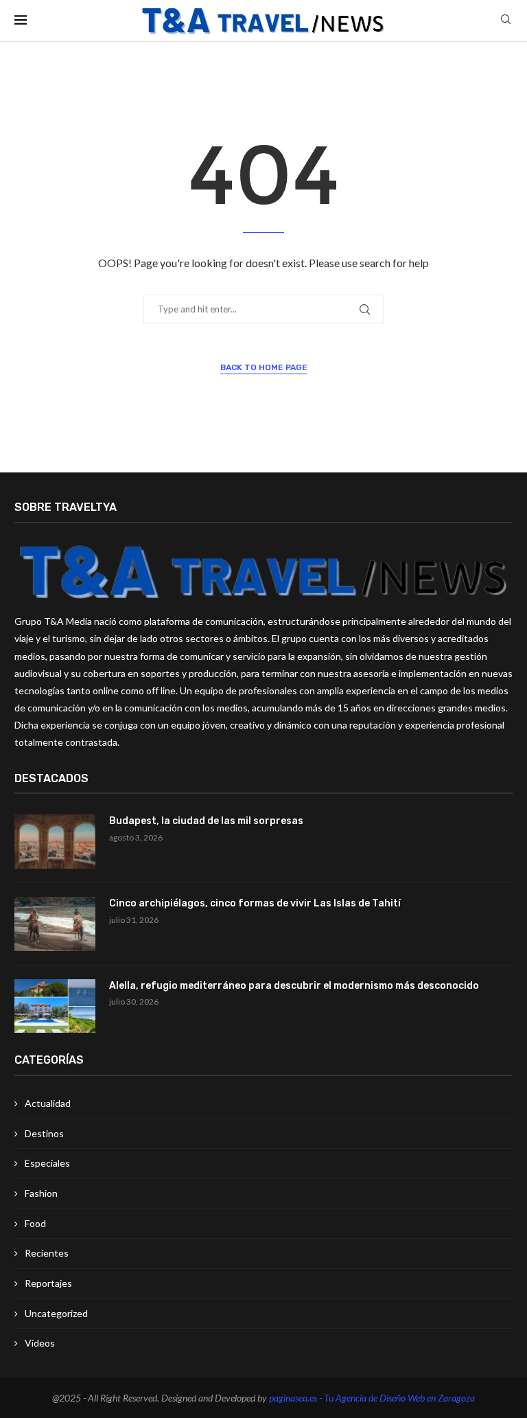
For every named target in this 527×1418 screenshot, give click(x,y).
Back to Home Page (263, 367)
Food (35, 1223)
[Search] (506, 20)
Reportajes (48, 1283)
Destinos (44, 1133)
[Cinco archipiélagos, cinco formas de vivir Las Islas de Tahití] (54, 924)
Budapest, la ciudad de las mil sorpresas (206, 821)
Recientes (47, 1253)
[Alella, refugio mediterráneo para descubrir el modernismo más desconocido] (54, 1006)
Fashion (41, 1193)
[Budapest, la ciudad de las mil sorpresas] (54, 841)
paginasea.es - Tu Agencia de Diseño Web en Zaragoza (372, 1398)
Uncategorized (56, 1313)
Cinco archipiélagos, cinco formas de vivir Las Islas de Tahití (255, 903)
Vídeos (40, 1343)
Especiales (47, 1163)
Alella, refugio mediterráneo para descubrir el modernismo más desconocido (294, 986)
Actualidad (48, 1103)
